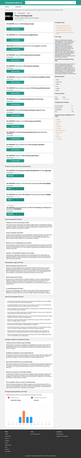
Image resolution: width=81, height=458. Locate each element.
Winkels (7, 6)
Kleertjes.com (8, 445)
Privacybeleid (60, 434)
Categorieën (18, 6)
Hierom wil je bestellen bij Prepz (64, 30)
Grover (6, 442)
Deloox (58, 124)
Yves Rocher (59, 139)
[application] (29, 414)
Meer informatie (9, 178)
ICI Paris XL (59, 128)
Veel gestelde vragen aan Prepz (63, 28)
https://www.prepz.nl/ (19, 19)
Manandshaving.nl (60, 130)
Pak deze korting (15, 29)
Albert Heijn (8, 436)
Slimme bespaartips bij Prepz (63, 25)
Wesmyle (58, 137)
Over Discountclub (35, 434)
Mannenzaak (59, 132)
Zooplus (7, 449)
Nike (6, 447)
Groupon (7, 440)
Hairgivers (58, 126)
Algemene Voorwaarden (62, 436)
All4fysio (58, 119)
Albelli (6, 434)
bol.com (7, 438)
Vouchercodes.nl (13, 2)
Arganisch (58, 121)
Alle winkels (8, 451)
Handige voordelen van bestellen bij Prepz (65, 33)
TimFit (57, 134)
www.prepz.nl (66, 99)
